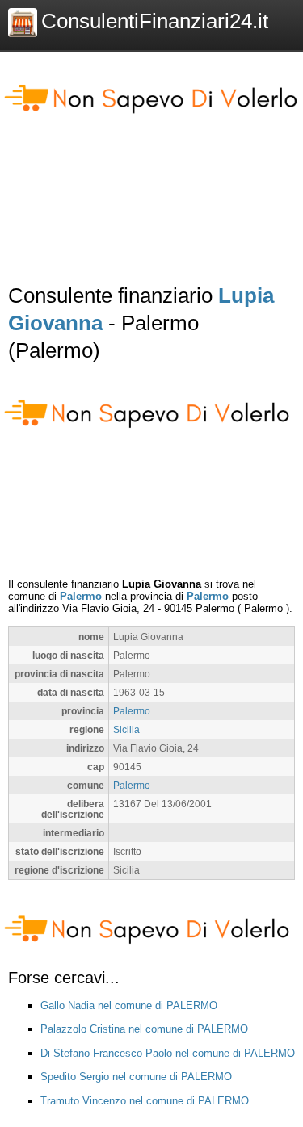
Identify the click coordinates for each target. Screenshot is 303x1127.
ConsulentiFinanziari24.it (154, 21)
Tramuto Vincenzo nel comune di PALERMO (144, 1101)
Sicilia (126, 729)
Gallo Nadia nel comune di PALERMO (128, 1005)
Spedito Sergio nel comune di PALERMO (136, 1076)
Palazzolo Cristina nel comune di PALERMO (144, 1029)
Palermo (81, 596)
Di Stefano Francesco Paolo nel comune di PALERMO (167, 1053)
